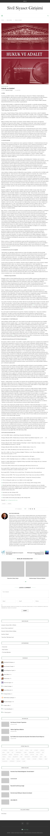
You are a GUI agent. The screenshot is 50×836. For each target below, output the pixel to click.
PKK (45, 756)
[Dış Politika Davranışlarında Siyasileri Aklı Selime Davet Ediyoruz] (5, 738)
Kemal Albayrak (7, 690)
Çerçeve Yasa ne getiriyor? (7, 628)
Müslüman (34, 756)
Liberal (4, 756)
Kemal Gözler (8, 693)
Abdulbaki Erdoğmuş (8, 662)
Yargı (46, 759)
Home (2, 20)
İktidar (18, 761)
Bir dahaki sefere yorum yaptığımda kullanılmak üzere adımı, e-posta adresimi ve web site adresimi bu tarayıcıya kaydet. (24, 607)
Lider (9, 756)
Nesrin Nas (7, 705)
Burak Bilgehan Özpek (9, 670)
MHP (21, 756)
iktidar (32, 754)
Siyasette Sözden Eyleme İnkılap (8, 631)
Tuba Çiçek (7, 712)
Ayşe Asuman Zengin (8, 666)
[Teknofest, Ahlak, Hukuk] (12, 569)
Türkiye (40, 759)
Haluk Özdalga (8, 686)
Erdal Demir (6, 678)
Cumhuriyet (19, 752)
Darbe (25, 752)
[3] (33, 304)
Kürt (41, 754)
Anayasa (42, 750)
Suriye (28, 759)
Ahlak (26, 750)
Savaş (13, 759)
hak (22, 754)
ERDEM (10, 754)
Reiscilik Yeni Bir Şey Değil (17, 785)
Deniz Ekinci (7, 674)
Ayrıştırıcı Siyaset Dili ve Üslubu (8, 625)
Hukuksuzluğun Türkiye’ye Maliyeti (37, 578)
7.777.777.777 (13, 778)
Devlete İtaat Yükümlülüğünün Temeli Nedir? (22, 771)
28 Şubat (11, 750)
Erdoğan (16, 754)
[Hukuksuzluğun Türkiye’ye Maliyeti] (37, 569)
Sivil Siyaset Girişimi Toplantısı (18, 722)
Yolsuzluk (4, 761)
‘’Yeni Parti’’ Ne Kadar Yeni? (7, 637)
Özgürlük (12, 761)
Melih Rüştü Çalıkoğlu (9, 697)
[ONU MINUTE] (5, 802)
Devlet (38, 752)
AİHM (3, 752)
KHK (37, 754)
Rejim (3, 759)
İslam (24, 761)
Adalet (4, 503)
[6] (26, 339)
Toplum (34, 759)
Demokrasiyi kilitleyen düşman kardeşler (21, 793)
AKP (31, 750)
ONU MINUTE (13, 800)
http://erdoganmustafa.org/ (11, 500)
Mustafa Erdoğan (9, 90)
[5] (13, 335)
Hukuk (9, 503)
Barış (8, 752)
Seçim (18, 759)
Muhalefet (27, 756)
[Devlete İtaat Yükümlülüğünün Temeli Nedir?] (5, 773)
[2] (9, 247)
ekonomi (4, 754)
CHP (12, 752)
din (43, 752)
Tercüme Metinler (6, 652)
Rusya (8, 759)
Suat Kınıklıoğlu (8, 709)
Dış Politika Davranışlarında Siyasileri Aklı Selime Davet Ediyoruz (27, 736)
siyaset (23, 759)
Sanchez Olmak (5, 634)
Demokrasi (31, 752)
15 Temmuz (4, 750)
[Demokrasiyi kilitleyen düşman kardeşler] (5, 794)
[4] (23, 309)
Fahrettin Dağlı (7, 682)
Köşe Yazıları (9, 20)
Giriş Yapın (3, 813)
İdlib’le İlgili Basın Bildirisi (17, 729)
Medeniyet (15, 756)
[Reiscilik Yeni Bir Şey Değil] (5, 787)
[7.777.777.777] (5, 780)
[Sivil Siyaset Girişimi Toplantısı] (5, 724)
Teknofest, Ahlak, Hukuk (12, 578)
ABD (16, 750)
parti (41, 756)
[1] (1, 480)
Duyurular (4, 646)
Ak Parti (36, 750)
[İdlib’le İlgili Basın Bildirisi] (5, 731)
